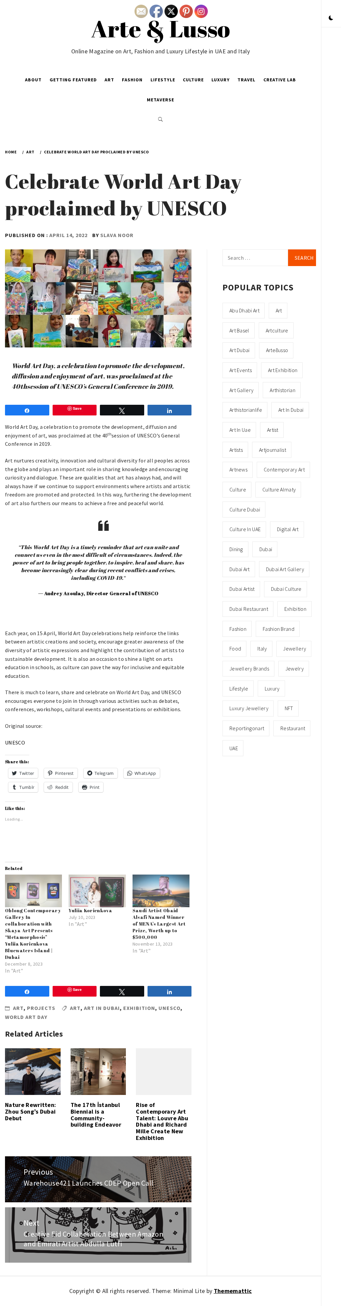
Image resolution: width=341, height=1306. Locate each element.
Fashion (132, 80)
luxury (272, 688)
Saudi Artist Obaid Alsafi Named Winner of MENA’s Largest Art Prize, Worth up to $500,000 (159, 923)
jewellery (294, 648)
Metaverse (160, 100)
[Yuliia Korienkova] (97, 891)
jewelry (294, 668)
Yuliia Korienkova (90, 910)
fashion (237, 628)
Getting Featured (73, 80)
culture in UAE (245, 529)
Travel (246, 80)
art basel (239, 330)
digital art (288, 529)
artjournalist (272, 449)
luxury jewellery (248, 708)
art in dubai (102, 1008)
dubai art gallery (285, 569)
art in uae (240, 429)
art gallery (241, 390)
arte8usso (277, 350)
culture (237, 489)
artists (236, 449)
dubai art (239, 569)
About (33, 80)
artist (272, 429)
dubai (265, 549)
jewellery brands (249, 668)
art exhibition (282, 370)
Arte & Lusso (160, 28)
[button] (331, 18)
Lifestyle (163, 80)
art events (240, 370)
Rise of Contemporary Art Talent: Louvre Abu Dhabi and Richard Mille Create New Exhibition (162, 1121)
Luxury (220, 80)
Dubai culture (286, 588)
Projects (41, 1008)
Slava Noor (117, 235)
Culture (193, 80)
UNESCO (15, 742)
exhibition (139, 1008)
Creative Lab (279, 80)
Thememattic (233, 1291)
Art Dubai (239, 350)
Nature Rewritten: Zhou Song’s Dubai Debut (30, 1111)
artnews (238, 469)
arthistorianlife (245, 409)
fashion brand (278, 628)
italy (262, 648)
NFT (289, 708)
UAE (233, 748)
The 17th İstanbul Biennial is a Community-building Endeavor (96, 1114)
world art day (26, 1017)
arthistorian (282, 390)
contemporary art (284, 469)
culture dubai (244, 509)
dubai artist (242, 588)
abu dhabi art (244, 310)
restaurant (292, 728)
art (75, 1008)
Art (109, 80)
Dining (236, 549)
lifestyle (238, 688)
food (235, 648)
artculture (277, 330)
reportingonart (246, 728)
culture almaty (279, 489)
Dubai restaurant (248, 608)
